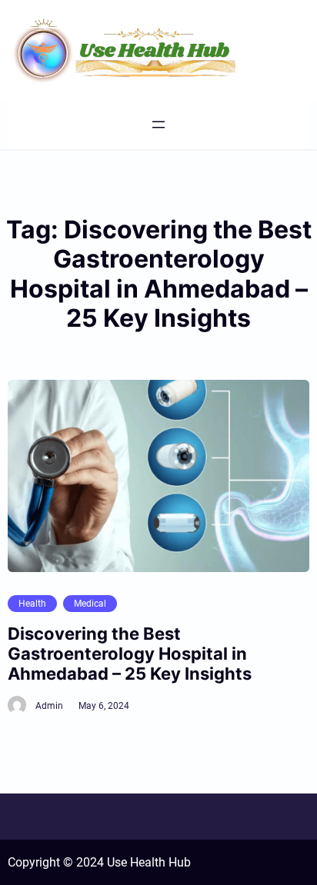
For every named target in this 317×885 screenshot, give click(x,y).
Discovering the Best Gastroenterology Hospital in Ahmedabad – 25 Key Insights (130, 654)
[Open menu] (158, 124)
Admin (49, 705)
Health (32, 603)
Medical (90, 603)
